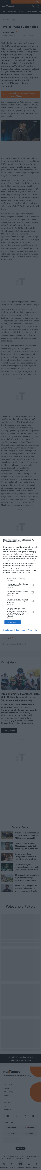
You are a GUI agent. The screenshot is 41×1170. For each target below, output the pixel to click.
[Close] (37, 540)
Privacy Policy (33, 630)
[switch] (32, 585)
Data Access (20, 630)
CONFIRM (12, 622)
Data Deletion (8, 630)
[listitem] (20, 579)
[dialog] (20, 585)
